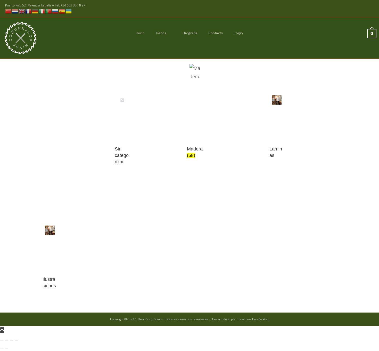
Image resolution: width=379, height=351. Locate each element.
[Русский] (55, 11)
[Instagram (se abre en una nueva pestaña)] (356, 9)
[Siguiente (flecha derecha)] (7, 348)
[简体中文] (8, 11)
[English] (22, 11)
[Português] (48, 11)
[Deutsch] (35, 11)
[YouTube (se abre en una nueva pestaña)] (364, 9)
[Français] (28, 11)
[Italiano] (42, 11)
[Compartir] (11, 340)
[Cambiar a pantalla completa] (7, 340)
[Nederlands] (15, 11)
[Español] (62, 11)
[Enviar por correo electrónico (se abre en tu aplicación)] (371, 9)
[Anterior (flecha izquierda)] (2, 348)
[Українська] (68, 11)
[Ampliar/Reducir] (2, 340)
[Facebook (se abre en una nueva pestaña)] (349, 9)
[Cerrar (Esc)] (16, 340)
